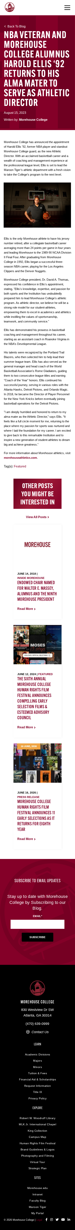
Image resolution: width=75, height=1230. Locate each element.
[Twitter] (57, 1219)
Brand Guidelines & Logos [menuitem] (38, 1149)
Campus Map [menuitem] (37, 1136)
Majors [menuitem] (37, 1060)
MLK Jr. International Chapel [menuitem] (37, 1124)
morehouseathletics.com (20, 457)
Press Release (28, 797)
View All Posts (36, 517)
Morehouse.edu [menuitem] (37, 1188)
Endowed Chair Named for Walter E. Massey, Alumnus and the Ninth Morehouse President (37, 591)
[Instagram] (51, 1219)
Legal (39, 1219)
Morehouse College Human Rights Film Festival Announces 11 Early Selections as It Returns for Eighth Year (36, 816)
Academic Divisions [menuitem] (37, 1054)
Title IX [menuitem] (37, 1092)
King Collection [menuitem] (37, 1130)
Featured (20, 466)
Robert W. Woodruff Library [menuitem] (37, 1118)
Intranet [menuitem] (37, 1194)
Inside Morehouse (30, 577)
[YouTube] (63, 1219)
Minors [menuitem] (37, 1067)
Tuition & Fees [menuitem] (37, 1073)
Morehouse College (33, 119)
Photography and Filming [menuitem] (37, 1155)
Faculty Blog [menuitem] (37, 1200)
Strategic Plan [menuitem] (37, 1168)
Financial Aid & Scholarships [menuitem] (37, 1079)
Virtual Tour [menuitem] (37, 1162)
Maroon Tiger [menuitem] (37, 1207)
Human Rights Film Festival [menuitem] (38, 1143)
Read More (25, 608)
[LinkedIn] (69, 1219)
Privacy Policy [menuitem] (37, 1098)
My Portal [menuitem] (37, 1213)
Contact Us (40, 1032)
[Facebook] (47, 1219)
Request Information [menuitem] (37, 1085)
